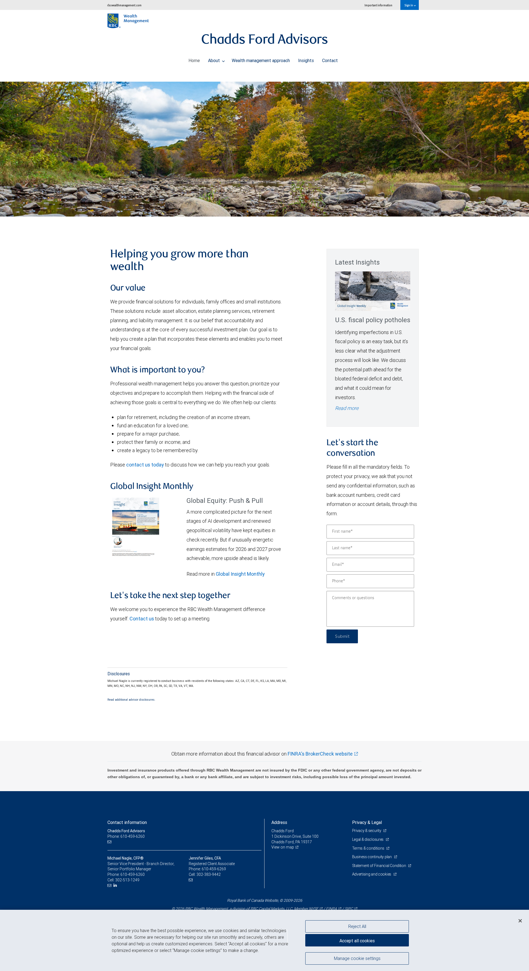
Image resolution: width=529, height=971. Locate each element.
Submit (342, 636)
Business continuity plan (372, 856)
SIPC (349, 908)
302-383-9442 (208, 874)
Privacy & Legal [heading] (367, 822)
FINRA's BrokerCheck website (320, 754)
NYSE (313, 908)
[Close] (520, 921)
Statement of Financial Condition (379, 865)
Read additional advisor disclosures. (131, 699)
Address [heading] (279, 822)
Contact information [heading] (127, 822)
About (214, 60)
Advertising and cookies (372, 874)
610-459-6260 (132, 874)
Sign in (409, 5)
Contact (330, 60)
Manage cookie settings (357, 958)
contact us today (145, 465)
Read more (346, 408)
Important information (378, 5)
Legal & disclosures (368, 839)
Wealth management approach (261, 60)
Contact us (141, 618)
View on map (282, 847)
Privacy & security (367, 830)
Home (194, 60)
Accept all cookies (357, 940)
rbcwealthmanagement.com (124, 5)
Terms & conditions (368, 848)
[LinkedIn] (116, 885)
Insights (306, 60)
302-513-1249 (127, 879)
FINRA (331, 908)
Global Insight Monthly (240, 574)
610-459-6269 (214, 868)
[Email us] (110, 842)
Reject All (357, 926)
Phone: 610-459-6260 (126, 836)
